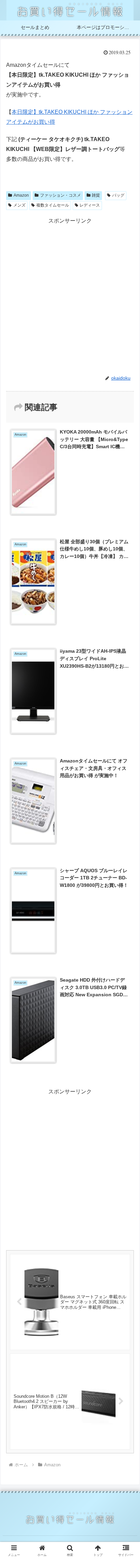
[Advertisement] (70, 296)
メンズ (19, 205)
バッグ (118, 195)
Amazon (21, 195)
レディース (90, 205)
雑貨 (96, 195)
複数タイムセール (52, 205)
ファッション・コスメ (60, 195)
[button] (126, 1096)
